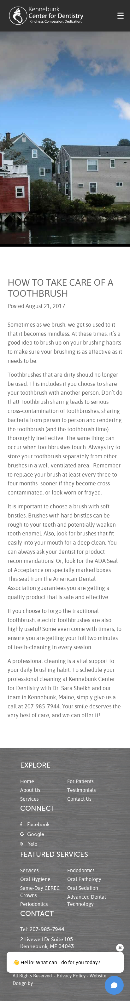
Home (27, 781)
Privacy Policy (71, 975)
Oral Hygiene (35, 879)
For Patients (80, 781)
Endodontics (81, 870)
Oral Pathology (84, 879)
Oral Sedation (82, 887)
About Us (30, 789)
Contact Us (79, 798)
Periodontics (34, 904)
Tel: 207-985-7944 (42, 929)
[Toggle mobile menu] (120, 15)
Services (29, 798)
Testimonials (81, 789)
